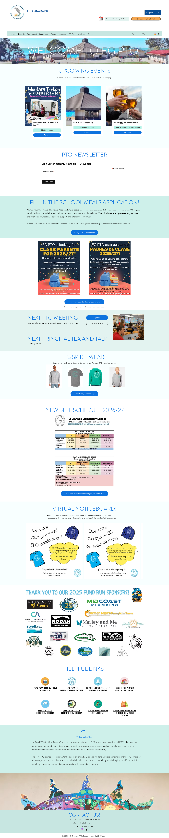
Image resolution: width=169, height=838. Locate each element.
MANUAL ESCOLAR (76, 690)
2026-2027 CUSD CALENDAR (45, 688)
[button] (128, 127)
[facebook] (158, 33)
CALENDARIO (45, 690)
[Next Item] (137, 551)
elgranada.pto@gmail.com (104, 518)
